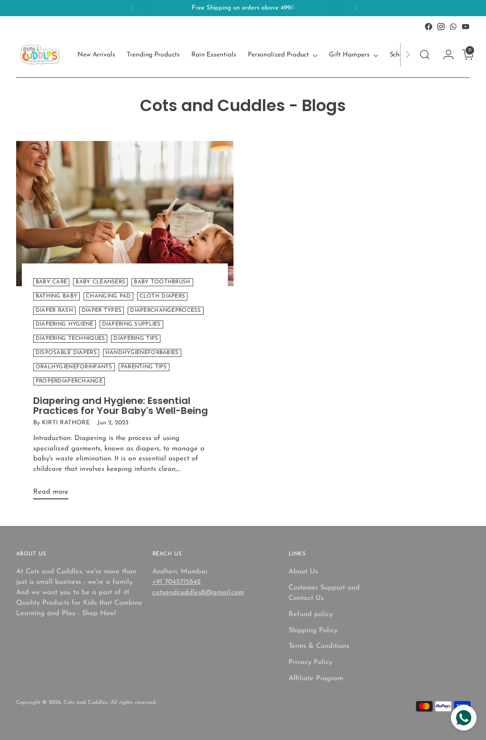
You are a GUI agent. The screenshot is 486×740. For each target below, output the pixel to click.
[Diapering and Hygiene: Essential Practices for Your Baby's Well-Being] (125, 213)
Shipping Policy (313, 630)
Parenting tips (144, 367)
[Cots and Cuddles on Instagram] (441, 26)
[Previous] (131, 8)
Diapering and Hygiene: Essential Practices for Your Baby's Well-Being (120, 406)
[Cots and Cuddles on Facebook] (428, 26)
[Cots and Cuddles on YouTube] (465, 26)
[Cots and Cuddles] (40, 54)
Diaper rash (54, 310)
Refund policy (311, 614)
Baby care (51, 282)
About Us (303, 571)
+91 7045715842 (176, 582)
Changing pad (108, 296)
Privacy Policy (310, 662)
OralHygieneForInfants (74, 367)
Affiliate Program (316, 678)
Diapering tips (135, 338)
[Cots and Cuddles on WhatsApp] (453, 26)
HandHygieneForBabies (142, 353)
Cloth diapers (163, 296)
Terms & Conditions (319, 646)
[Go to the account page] (444, 54)
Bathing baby (56, 296)
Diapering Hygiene (64, 324)
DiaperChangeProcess (165, 310)
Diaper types (102, 310)
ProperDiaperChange (69, 381)
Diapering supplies (131, 324)
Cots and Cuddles (86, 702)
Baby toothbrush (162, 282)
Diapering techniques (70, 338)
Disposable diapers (66, 353)
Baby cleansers (100, 282)
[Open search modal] (424, 54)
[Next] (355, 8)
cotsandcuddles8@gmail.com (198, 592)
